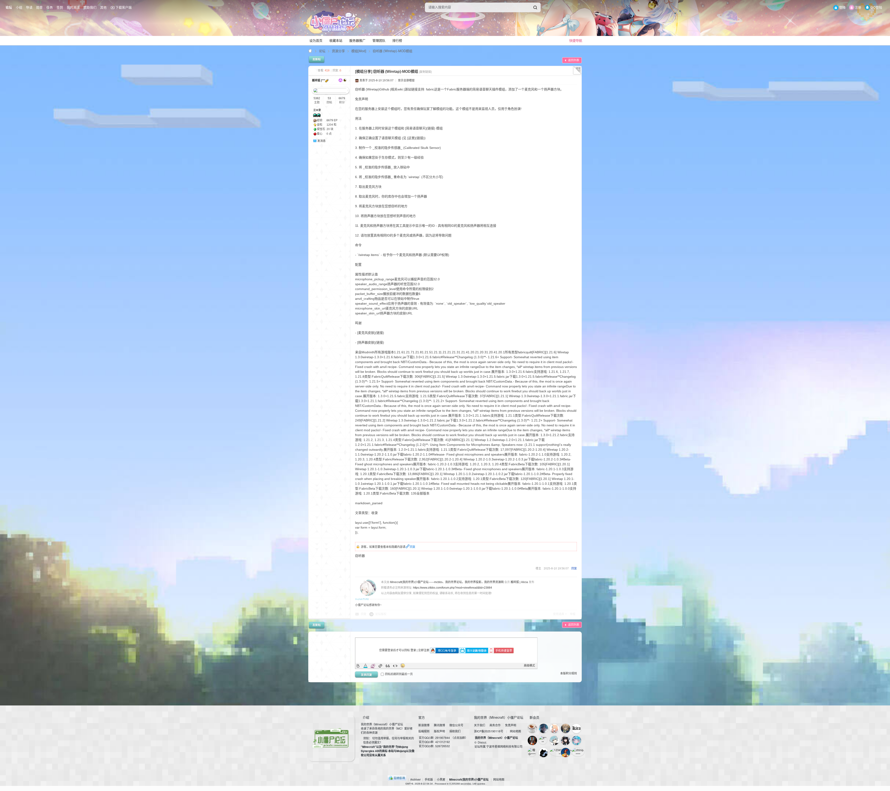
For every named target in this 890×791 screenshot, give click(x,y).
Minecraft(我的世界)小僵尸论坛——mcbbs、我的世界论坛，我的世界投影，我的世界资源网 (310, 51)
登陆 (842, 7)
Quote (388, 666)
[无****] (565, 740)
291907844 (442, 738)
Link (380, 666)
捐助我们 (455, 731)
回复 (412, 547)
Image (373, 666)
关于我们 (479, 725)
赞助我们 (89, 7)
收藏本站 (335, 40)
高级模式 (529, 665)
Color (365, 666)
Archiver (415, 779)
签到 (60, 7)
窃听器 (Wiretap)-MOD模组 (392, 50)
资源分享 (338, 50)
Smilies (402, 666)
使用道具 (558, 614)
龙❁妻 (317, 110)
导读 (29, 7)
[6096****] (576, 728)
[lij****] (543, 728)
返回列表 (573, 60)
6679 (342, 98)
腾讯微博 (439, 725)
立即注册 (423, 650)
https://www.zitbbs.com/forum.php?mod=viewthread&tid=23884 (452, 587)
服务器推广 (357, 40)
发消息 (321, 141)
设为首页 (315, 40)
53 (329, 98)
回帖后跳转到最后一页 (399, 674)
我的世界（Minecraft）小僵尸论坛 (496, 738)
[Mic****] (543, 752)
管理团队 (378, 40)
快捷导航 (575, 40)
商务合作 (495, 725)
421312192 (442, 742)
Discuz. (482, 742)
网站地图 (515, 731)
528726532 (442, 746)
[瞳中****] (532, 752)
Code (395, 666)
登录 (413, 650)
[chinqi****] (578, 752)
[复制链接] (425, 71)
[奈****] (576, 740)
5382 (317, 98)
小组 (19, 7)
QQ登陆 (876, 7)
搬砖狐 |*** (318, 80)
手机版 (429, 779)
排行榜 (397, 40)
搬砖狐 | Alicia (519, 582)
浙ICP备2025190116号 (488, 731)
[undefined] (535, 7)
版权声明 (439, 731)
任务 (49, 7)
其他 (103, 7)
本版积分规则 (568, 673)
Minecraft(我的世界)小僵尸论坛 (469, 779)
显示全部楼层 (406, 80)
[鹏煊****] (554, 728)
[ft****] (543, 740)
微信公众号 (456, 725)
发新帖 (316, 59)
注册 (858, 7)
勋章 (39, 7)
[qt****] (532, 740)
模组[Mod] (358, 50)
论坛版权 (380, 614)
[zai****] (554, 740)
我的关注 (73, 7)
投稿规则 (423, 731)
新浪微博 (423, 725)
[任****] (565, 728)
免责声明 (510, 725)
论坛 (9, 7)
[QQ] (397, 779)
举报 (572, 614)
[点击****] (532, 728)
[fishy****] (565, 752)
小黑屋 (441, 779)
